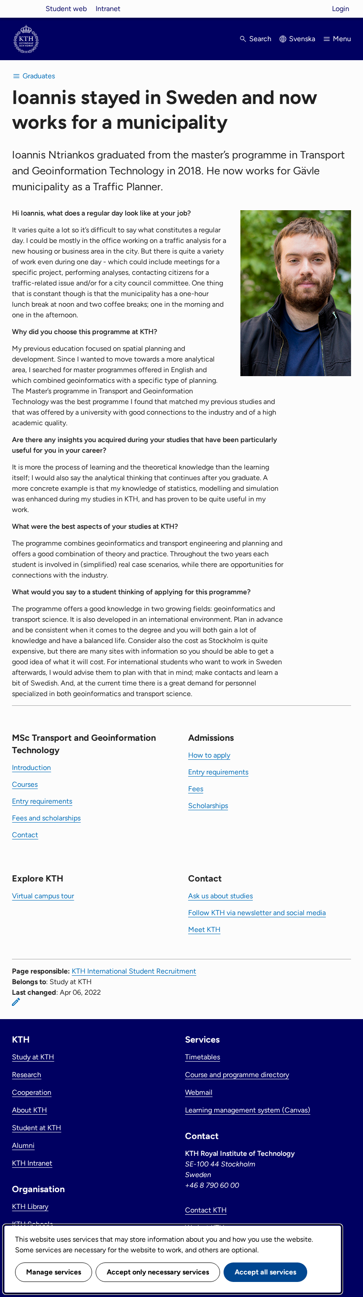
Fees (195, 789)
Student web (66, 8)
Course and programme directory (237, 1074)
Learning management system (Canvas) (247, 1110)
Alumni (23, 1145)
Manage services (53, 1272)
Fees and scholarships (46, 818)
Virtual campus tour (43, 896)
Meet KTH (204, 929)
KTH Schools (32, 1224)
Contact (25, 835)
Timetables (202, 1057)
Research (26, 1074)
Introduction (31, 767)
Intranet (108, 8)
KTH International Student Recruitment (134, 971)
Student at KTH (36, 1128)
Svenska (302, 39)
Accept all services (265, 1272)
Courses (25, 784)
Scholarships (208, 805)
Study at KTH (33, 1057)
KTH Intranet (32, 1163)
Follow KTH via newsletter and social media (257, 912)
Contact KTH (206, 1210)
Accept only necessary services (158, 1272)
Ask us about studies (220, 896)
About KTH (29, 1110)
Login (340, 8)
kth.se (26, 8)
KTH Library (30, 1206)
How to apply (209, 755)
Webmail (198, 1092)
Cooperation (31, 1092)
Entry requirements (42, 801)
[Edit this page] (16, 1002)
